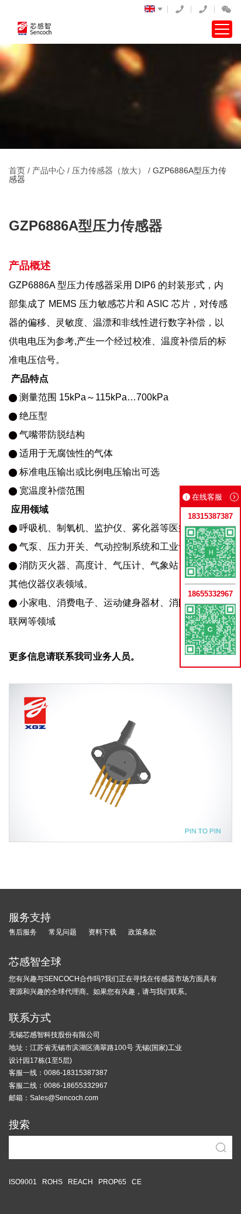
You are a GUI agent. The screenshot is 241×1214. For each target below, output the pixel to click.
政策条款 (142, 932)
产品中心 (48, 170)
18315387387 (179, 9)
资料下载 (102, 932)
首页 (17, 170)
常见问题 (63, 932)
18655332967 (203, 9)
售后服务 (23, 932)
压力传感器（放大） (109, 170)
